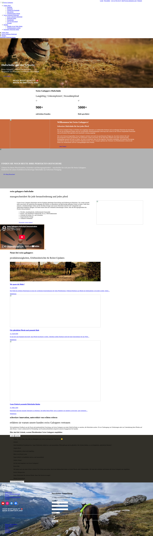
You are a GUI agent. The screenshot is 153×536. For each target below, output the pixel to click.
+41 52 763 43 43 (116, 1)
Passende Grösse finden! (26, 222)
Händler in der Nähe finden (14, 26)
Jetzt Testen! (6, 76)
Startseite (9, 7)
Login (101, 1)
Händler (6, 24)
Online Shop (7, 5)
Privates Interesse (60, 516)
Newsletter (107, 1)
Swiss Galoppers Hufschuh (11, 15)
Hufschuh (10, 9)
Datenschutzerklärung (11, 524)
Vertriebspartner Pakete (13, 13)
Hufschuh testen (11, 18)
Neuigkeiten (10, 20)
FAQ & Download (12, 21)
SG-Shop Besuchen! (9, 174)
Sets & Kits (10, 12)
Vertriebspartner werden (13, 28)
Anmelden (55, 521)
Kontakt (9, 23)
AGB (6, 527)
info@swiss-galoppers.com (129, 1)
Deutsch (139, 1)
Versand (7, 529)
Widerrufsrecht (9, 526)
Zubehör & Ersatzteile (13, 10)
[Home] (7, 2)
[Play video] (45, 249)
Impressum (8, 532)
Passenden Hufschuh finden (11, 29)
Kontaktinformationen (11, 530)
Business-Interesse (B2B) (62, 518)
